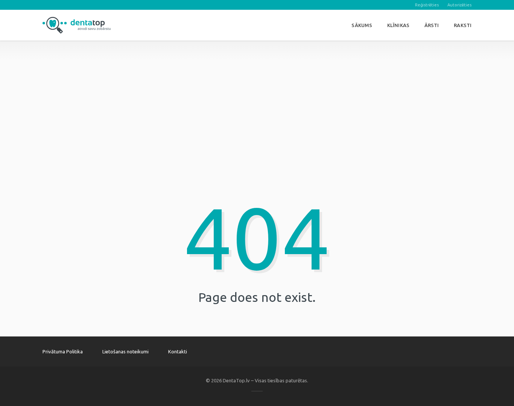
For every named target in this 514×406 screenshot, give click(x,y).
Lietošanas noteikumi (125, 351)
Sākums (361, 25)
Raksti (462, 25)
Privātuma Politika (63, 351)
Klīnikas (398, 25)
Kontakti (177, 351)
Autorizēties (459, 5)
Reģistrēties (427, 5)
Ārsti (431, 25)
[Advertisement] (257, 93)
